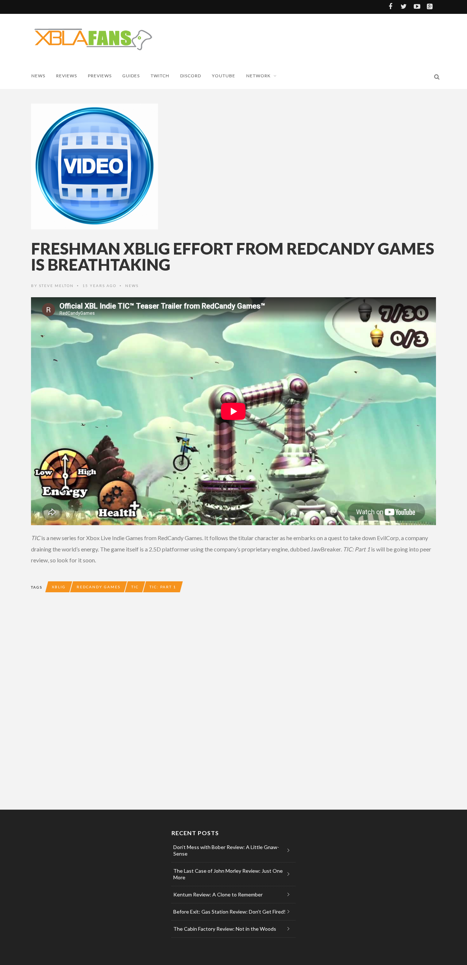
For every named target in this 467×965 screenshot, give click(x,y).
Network (258, 75)
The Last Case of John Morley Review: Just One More (228, 874)
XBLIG (59, 587)
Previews (100, 75)
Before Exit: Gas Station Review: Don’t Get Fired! (229, 911)
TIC (135, 587)
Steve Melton (56, 285)
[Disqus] (177, 707)
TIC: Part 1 (163, 587)
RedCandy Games (98, 587)
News (38, 75)
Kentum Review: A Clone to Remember (218, 894)
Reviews (66, 75)
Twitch (160, 75)
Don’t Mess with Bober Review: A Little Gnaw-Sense (226, 850)
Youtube (223, 75)
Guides (131, 75)
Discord (190, 75)
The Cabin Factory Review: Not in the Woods (224, 929)
